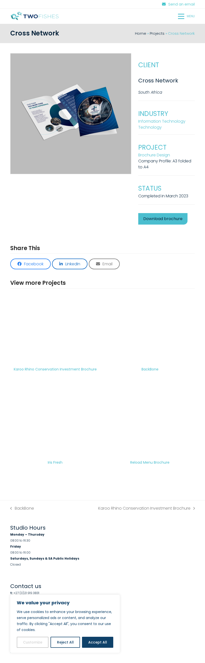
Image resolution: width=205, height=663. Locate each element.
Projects (157, 33)
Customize (32, 642)
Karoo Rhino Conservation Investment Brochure (144, 508)
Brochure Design (154, 155)
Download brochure (162, 219)
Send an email (181, 4)
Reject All (65, 642)
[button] (186, 16)
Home (140, 33)
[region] (65, 624)
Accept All (97, 642)
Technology (150, 127)
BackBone (22, 508)
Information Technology (162, 121)
